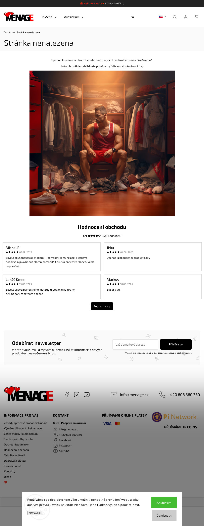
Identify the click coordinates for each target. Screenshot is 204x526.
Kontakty (9, 471)
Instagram (77, 395)
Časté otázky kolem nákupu (21, 433)
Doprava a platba (15, 460)
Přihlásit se (176, 344)
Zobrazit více (102, 306)
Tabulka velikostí (14, 455)
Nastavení (35, 512)
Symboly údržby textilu (18, 439)
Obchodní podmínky (16, 444)
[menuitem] (49, 17)
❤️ (5, 482)
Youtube (87, 395)
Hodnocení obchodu (16, 449)
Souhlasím (164, 502)
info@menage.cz (134, 394)
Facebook (67, 395)
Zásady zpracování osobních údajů (25, 423)
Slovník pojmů (13, 466)
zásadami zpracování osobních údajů (173, 353)
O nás (7, 476)
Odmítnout (164, 515)
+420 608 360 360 (184, 394)
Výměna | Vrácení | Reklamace (23, 428)
